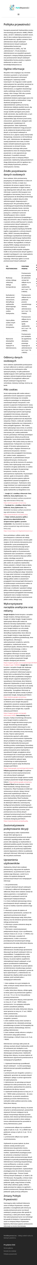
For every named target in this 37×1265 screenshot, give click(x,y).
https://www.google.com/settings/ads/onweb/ (18, 768)
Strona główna (8, 1248)
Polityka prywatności (10, 1254)
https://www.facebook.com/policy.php (15, 514)
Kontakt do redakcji (10, 1251)
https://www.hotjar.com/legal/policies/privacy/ (18, 531)
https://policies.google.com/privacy (15, 503)
